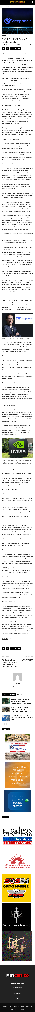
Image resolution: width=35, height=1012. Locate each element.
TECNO (7, 6)
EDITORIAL (16, 1005)
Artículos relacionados (9, 694)
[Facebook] (17, 998)
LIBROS (29, 1005)
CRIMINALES (29, 1007)
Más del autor (20, 694)
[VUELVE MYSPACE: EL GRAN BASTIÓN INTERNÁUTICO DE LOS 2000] (6, 718)
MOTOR (5, 1007)
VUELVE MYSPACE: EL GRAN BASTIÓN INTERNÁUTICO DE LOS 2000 (22, 717)
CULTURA (10, 1005)
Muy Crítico (6, 44)
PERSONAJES (16, 1007)
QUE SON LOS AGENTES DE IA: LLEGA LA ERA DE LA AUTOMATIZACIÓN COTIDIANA (21, 701)
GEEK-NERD (23, 1005)
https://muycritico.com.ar (17, 686)
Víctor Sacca (12, 638)
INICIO (4, 1005)
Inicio (3, 6)
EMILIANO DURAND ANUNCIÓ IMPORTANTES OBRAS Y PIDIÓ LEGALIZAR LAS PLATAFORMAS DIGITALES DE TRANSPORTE (10, 662)
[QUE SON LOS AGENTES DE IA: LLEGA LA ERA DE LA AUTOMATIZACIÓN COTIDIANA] (6, 701)
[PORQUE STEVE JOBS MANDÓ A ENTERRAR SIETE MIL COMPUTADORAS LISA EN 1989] (6, 709)
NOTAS (10, 1007)
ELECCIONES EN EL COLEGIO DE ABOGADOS (26, 660)
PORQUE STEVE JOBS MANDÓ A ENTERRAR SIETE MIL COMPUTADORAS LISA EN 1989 (21, 709)
